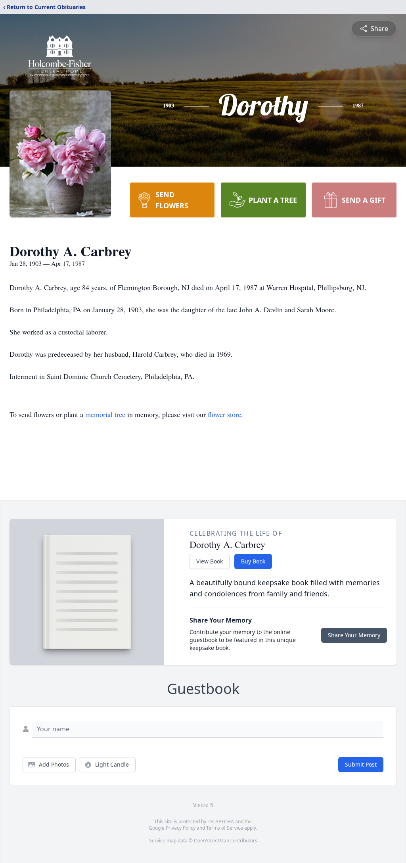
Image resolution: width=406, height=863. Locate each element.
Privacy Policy (180, 828)
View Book (209, 561)
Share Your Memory (354, 635)
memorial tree (105, 414)
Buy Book (253, 561)
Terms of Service (224, 828)
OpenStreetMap (211, 840)
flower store (224, 414)
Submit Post (361, 764)
